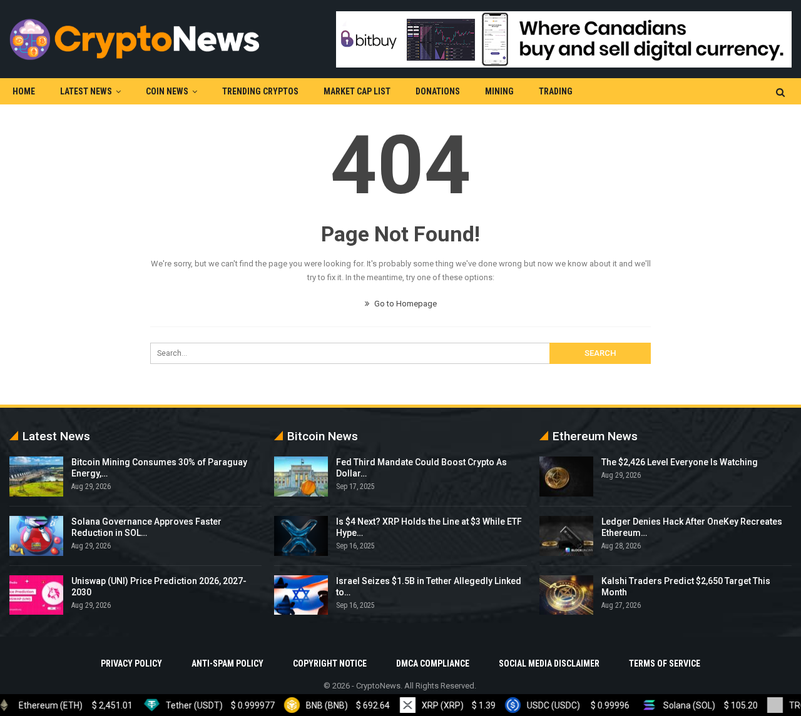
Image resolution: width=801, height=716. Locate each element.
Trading (556, 91)
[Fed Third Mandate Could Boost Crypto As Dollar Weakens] (301, 476)
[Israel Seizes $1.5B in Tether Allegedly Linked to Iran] (301, 595)
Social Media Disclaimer (549, 663)
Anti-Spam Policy (227, 663)
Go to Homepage (404, 303)
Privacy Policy (131, 663)
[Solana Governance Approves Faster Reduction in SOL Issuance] (36, 536)
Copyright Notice (330, 663)
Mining (499, 91)
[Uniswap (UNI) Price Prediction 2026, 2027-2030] (36, 595)
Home (24, 91)
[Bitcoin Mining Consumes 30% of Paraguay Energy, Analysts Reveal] (36, 476)
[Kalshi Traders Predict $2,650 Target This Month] (566, 595)
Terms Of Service (664, 663)
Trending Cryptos (260, 91)
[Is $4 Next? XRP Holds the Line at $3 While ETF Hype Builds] (301, 536)
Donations (438, 91)
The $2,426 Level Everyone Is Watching (679, 462)
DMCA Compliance (432, 663)
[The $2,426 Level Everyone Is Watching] (566, 476)
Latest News (86, 91)
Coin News (167, 91)
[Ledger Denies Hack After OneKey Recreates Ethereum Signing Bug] (566, 536)
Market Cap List (357, 91)
